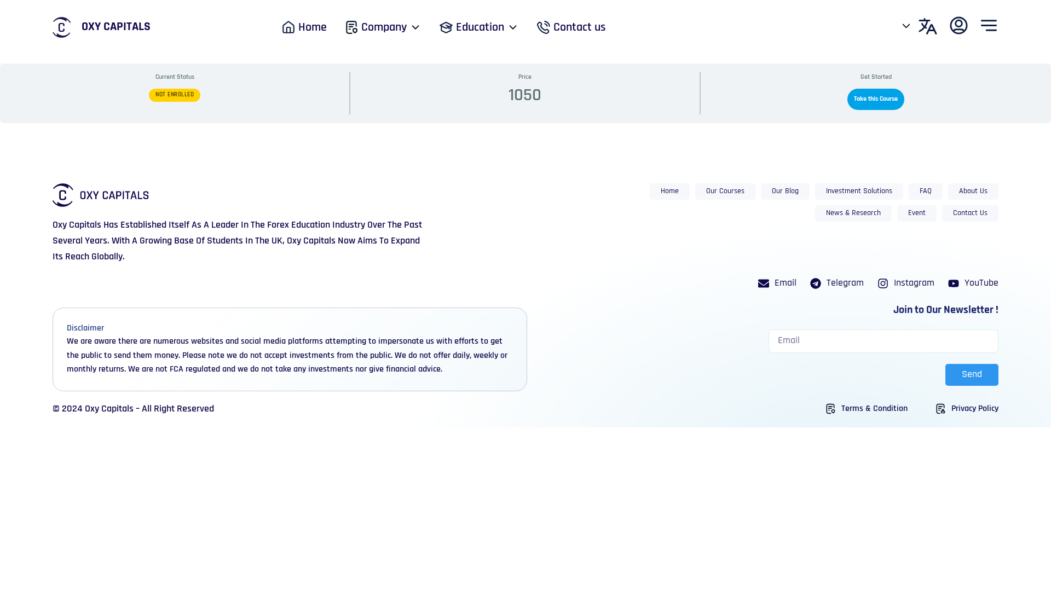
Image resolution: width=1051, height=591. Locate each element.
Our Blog (785, 191)
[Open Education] (513, 28)
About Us (973, 191)
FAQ (926, 191)
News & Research (853, 213)
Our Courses (725, 191)
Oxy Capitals (116, 27)
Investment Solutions (859, 191)
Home (670, 191)
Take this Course (876, 99)
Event (917, 213)
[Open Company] (415, 28)
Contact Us (970, 213)
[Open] (906, 26)
